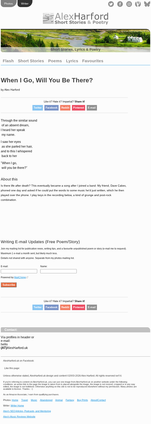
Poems (55, 61)
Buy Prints (82, 400)
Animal (59, 400)
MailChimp (20, 277)
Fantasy (70, 400)
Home (15, 400)
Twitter (38, 107)
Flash (8, 61)
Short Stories (31, 61)
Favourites (92, 61)
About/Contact (98, 400)
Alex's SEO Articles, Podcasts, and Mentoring (27, 411)
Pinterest (78, 107)
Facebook (51, 107)
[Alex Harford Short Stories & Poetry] (75, 23)
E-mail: (4, 266)
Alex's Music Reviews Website (19, 416)
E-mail (92, 107)
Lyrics (72, 61)
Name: (43, 266)
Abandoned (46, 400)
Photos (8, 3)
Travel (24, 400)
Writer (25, 3)
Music (34, 400)
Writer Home (17, 405)
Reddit (65, 107)
